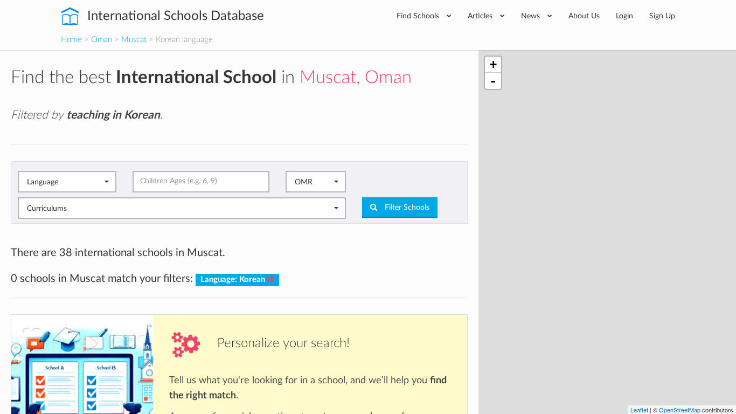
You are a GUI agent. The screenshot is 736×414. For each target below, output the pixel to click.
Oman (101, 40)
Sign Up (662, 16)
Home (71, 40)
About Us (584, 16)
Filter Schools (406, 207)
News (531, 16)
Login (624, 16)
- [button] (493, 80)
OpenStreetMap (679, 409)
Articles (481, 16)
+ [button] (493, 64)
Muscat (134, 40)
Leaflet (639, 409)
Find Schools (419, 16)
